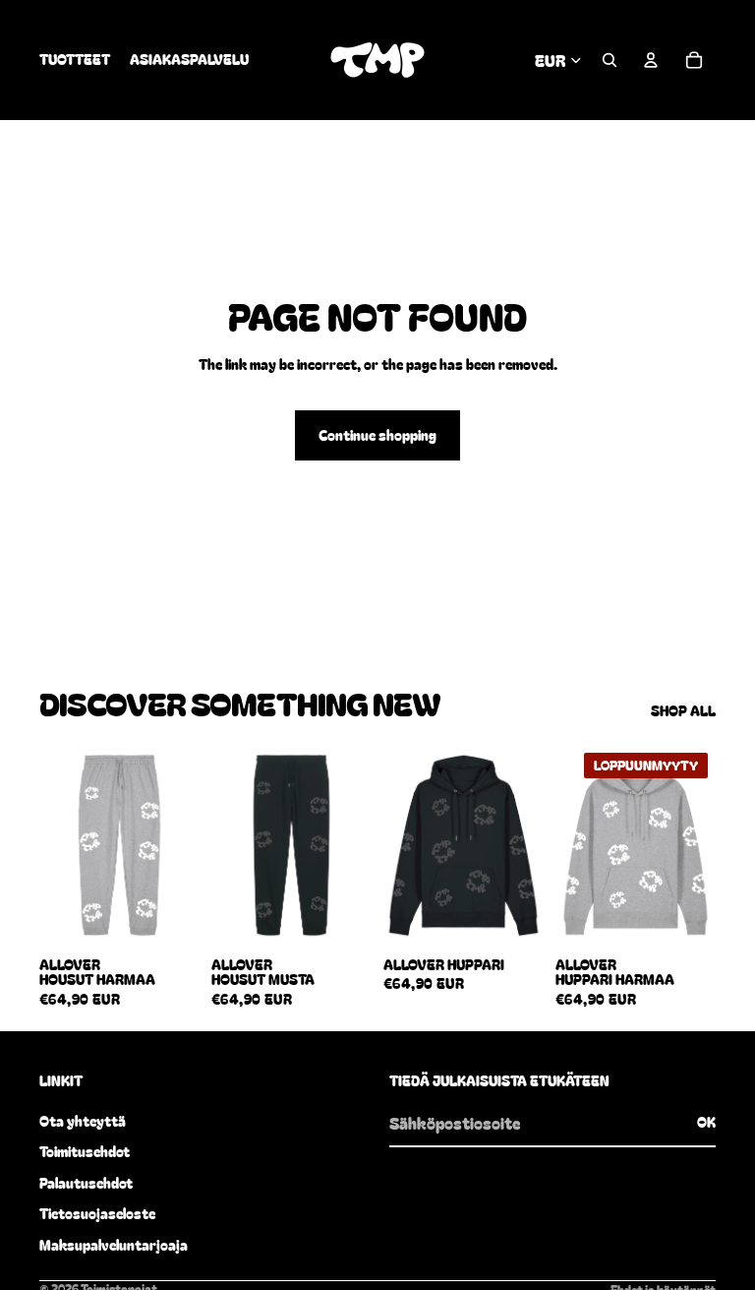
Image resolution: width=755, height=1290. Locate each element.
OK (706, 1122)
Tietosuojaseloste (97, 1213)
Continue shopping (377, 435)
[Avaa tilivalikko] (650, 60)
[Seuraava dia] (184, 844)
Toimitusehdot (84, 1151)
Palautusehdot (86, 1183)
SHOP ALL (683, 711)
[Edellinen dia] (54, 844)
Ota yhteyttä (82, 1121)
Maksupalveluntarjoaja (113, 1245)
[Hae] (609, 60)
